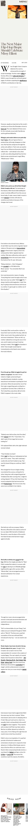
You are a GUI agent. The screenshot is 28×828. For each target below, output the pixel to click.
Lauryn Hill (10, 754)
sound (17, 559)
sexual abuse (5, 257)
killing (22, 73)
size (4, 566)
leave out (3, 128)
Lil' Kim (3, 754)
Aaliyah (11, 752)
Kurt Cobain (19, 660)
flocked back (8, 483)
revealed (5, 266)
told (21, 280)
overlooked (19, 664)
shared (6, 436)
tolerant (6, 197)
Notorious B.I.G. (10, 660)
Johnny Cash (8, 662)
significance (23, 80)
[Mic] (3, 3)
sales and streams (18, 76)
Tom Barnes (5, 62)
